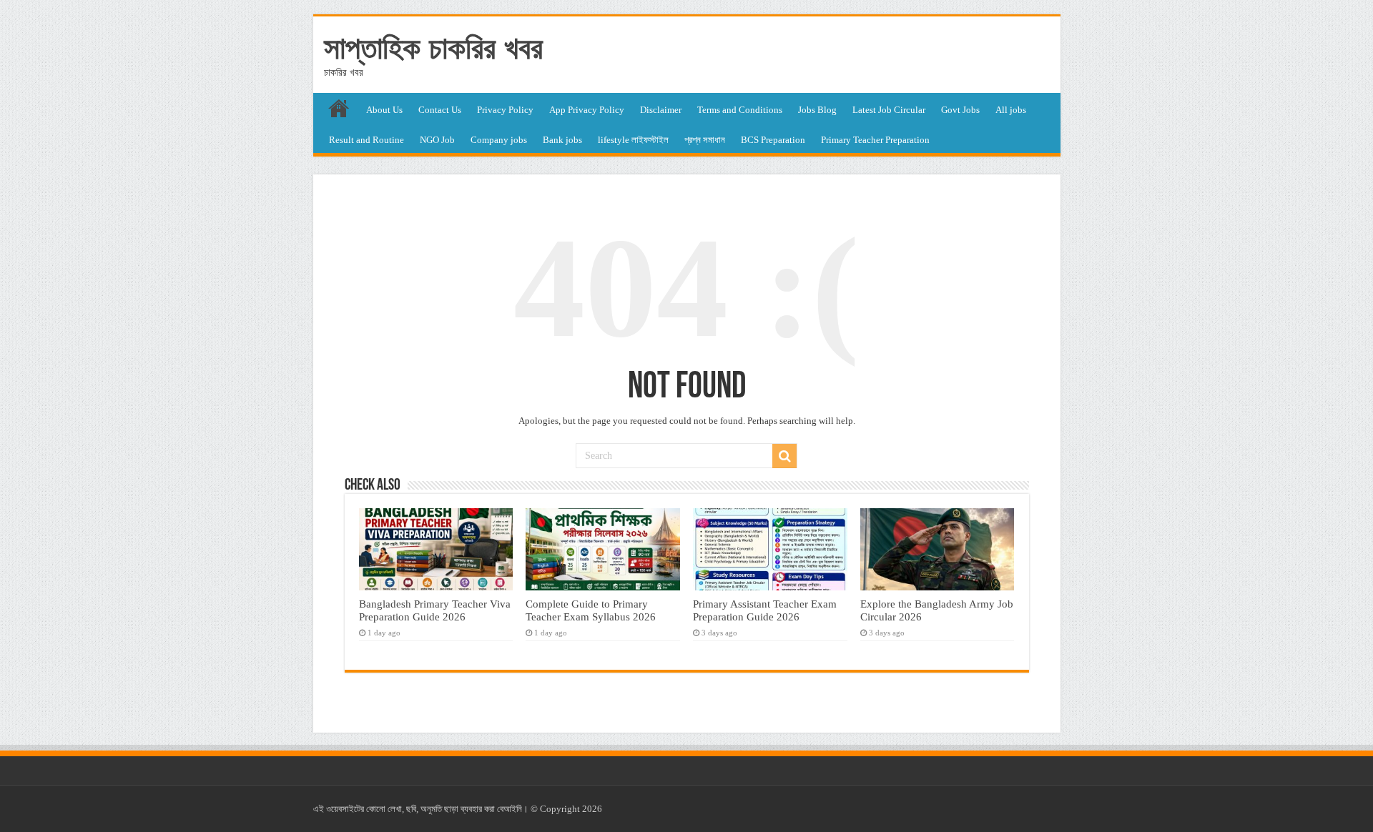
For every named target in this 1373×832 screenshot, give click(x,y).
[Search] (784, 456)
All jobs (1010, 109)
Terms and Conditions (739, 109)
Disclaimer (660, 109)
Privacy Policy (505, 109)
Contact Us (439, 109)
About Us (384, 109)
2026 (592, 808)
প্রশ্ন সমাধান (704, 139)
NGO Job (437, 139)
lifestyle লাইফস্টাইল (633, 139)
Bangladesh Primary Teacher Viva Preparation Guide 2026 (435, 610)
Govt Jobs (960, 109)
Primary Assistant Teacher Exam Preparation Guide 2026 (765, 610)
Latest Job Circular (888, 109)
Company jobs (499, 139)
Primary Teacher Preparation (875, 139)
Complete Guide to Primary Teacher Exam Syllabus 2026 (591, 610)
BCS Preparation (773, 139)
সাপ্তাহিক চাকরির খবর (433, 48)
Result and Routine (366, 139)
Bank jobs (562, 139)
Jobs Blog (817, 109)
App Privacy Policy (586, 109)
